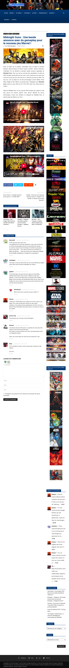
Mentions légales (18, 666)
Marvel (11, 13)
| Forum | (14, 19)
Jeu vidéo (10, 31)
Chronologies (43, 13)
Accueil (6, 13)
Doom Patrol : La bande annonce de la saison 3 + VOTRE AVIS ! (12, 195)
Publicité (25, 666)
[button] (64, 13)
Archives (6, 19)
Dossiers (51, 13)
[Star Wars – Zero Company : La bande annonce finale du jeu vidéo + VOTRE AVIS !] (38, 214)
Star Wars (27, 13)
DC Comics (18, 13)
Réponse (11, 255)
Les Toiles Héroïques (10, 46)
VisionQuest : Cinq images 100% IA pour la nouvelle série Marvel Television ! (55, 593)
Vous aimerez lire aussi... (10, 206)
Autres (34, 13)
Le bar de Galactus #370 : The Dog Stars (56, 610)
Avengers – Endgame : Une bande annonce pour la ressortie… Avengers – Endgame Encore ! (23, 223)
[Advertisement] (34, 26)
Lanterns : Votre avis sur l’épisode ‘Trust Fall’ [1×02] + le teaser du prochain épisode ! (56, 605)
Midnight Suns (16, 33)
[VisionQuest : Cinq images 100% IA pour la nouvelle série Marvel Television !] (9, 214)
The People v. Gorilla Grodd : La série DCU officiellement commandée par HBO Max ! (55, 615)
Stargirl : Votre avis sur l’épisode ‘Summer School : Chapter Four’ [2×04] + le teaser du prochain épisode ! (35, 197)
